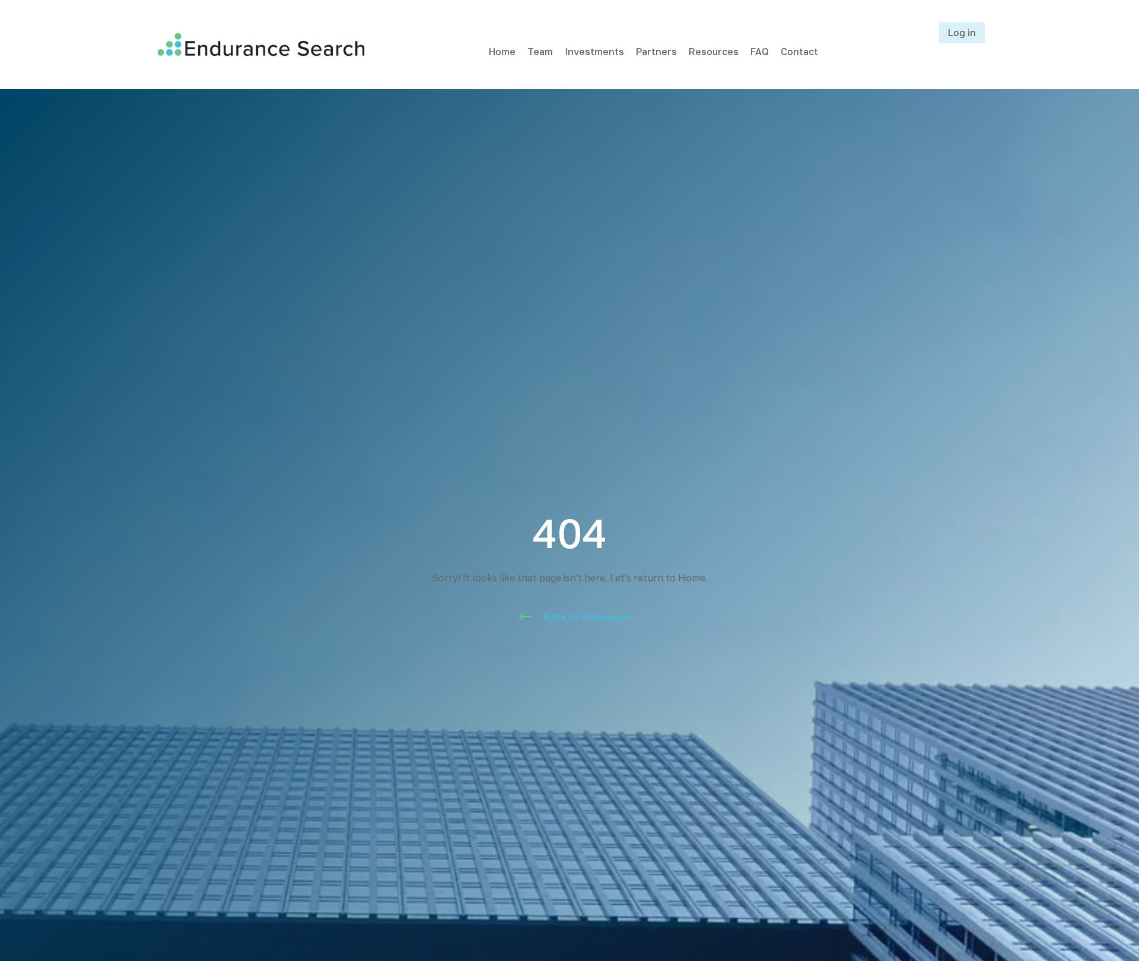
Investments (594, 52)
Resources (714, 52)
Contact (799, 52)
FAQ (759, 52)
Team (540, 52)
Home (502, 52)
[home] (261, 44)
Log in (962, 33)
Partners (656, 52)
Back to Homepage (587, 617)
